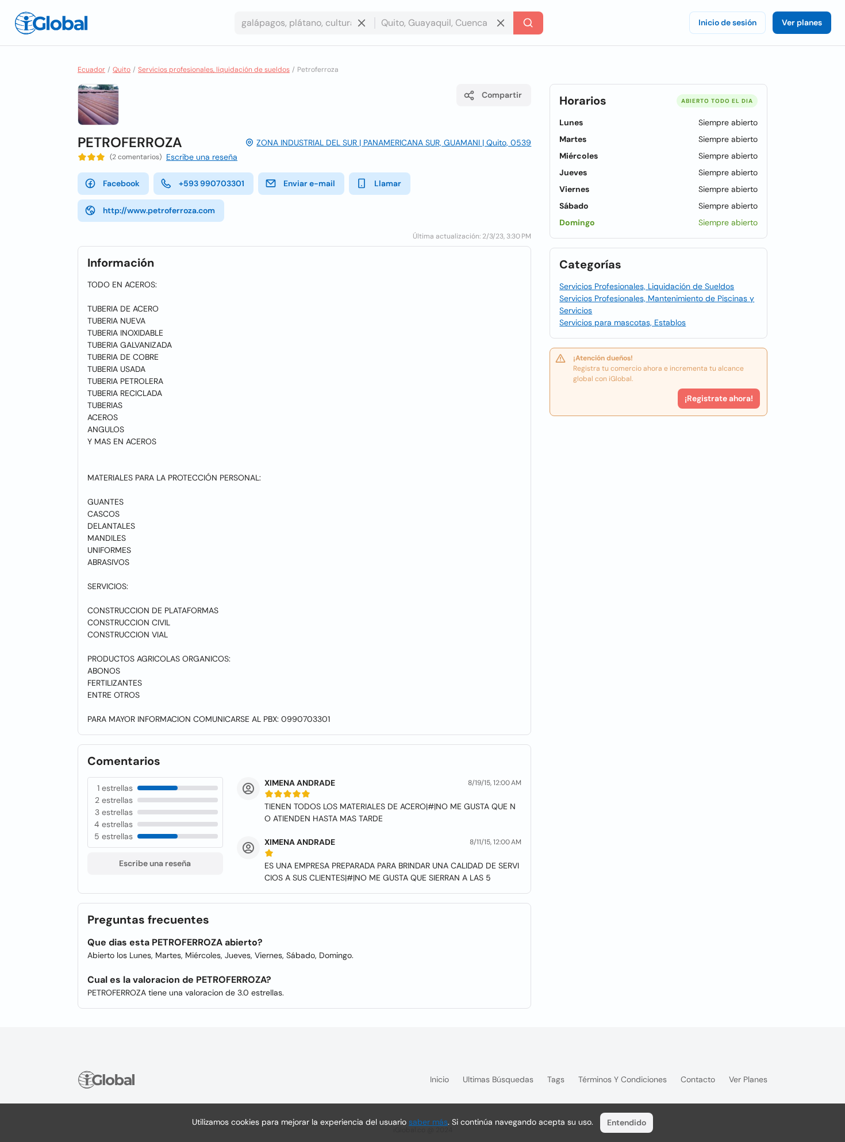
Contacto (698, 1079)
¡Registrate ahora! (719, 398)
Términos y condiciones (622, 1079)
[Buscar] (528, 22)
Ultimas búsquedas (498, 1079)
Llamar (387, 183)
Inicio (439, 1079)
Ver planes (802, 22)
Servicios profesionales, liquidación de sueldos (214, 69)
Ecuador (91, 69)
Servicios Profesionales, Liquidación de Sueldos (646, 286)
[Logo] (51, 22)
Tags (555, 1079)
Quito (121, 69)
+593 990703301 (211, 183)
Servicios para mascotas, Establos (622, 322)
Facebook (121, 183)
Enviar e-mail (309, 183)
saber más (428, 1122)
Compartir (502, 95)
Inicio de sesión (727, 22)
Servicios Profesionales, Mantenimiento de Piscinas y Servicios (656, 304)
